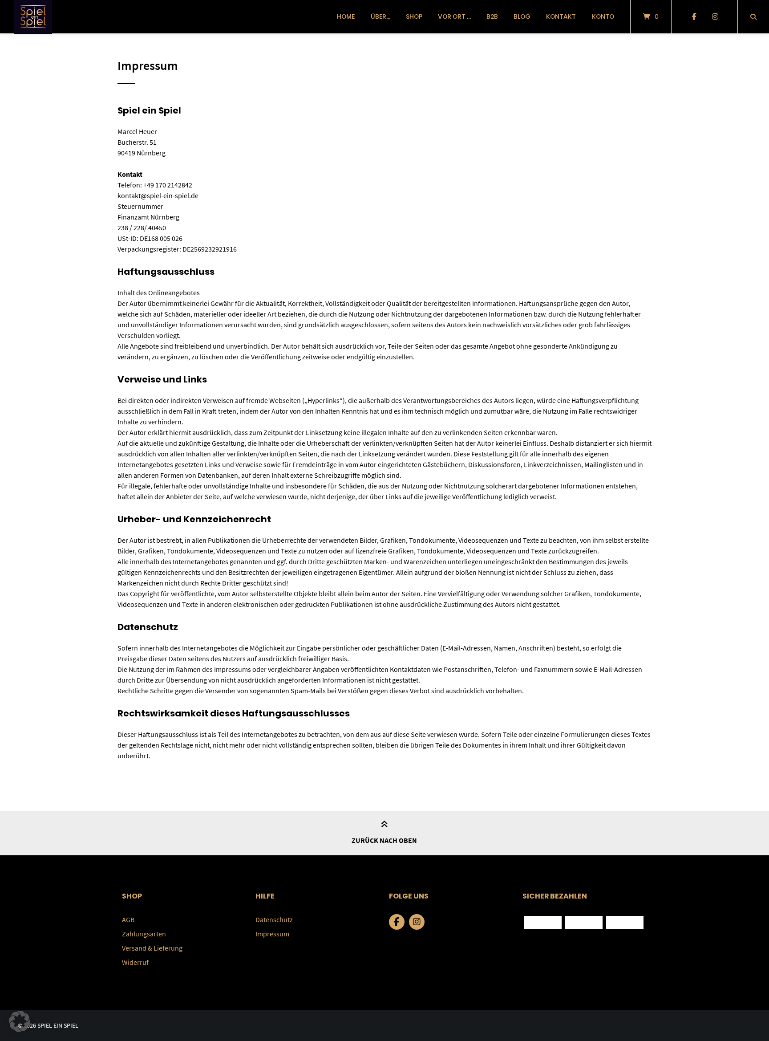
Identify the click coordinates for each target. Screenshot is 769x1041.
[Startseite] (33, 16)
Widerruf (135, 962)
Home (346, 16)
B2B (492, 16)
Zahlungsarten (144, 933)
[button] (19, 1021)
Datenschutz (274, 919)
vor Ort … (454, 16)
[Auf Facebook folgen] (694, 17)
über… (380, 16)
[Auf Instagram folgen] (715, 17)
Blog (522, 16)
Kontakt (561, 16)
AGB (128, 919)
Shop (414, 16)
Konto (603, 16)
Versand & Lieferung (152, 947)
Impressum (272, 933)
